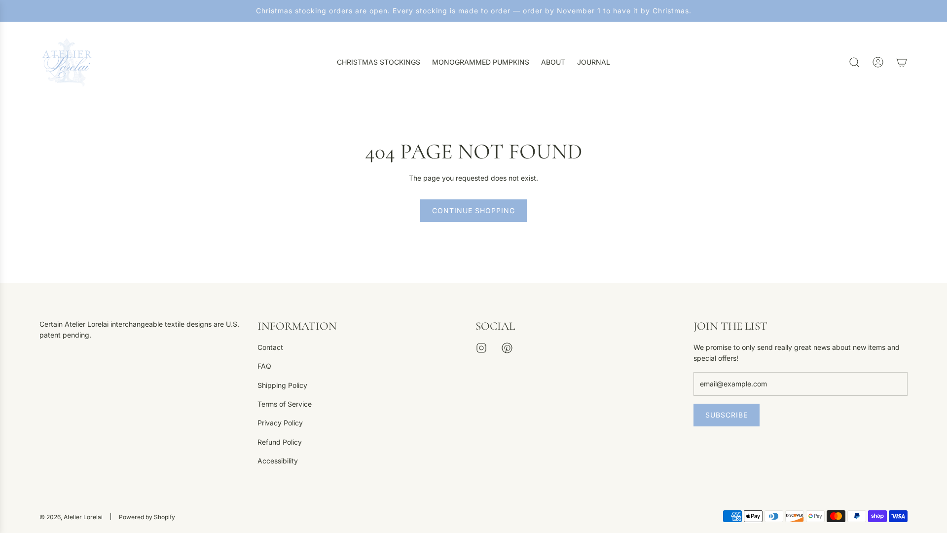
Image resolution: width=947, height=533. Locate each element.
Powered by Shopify (147, 517)
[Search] (854, 62)
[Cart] (901, 62)
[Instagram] (481, 348)
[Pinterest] (507, 348)
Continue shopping (473, 210)
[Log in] (878, 62)
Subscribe (726, 415)
